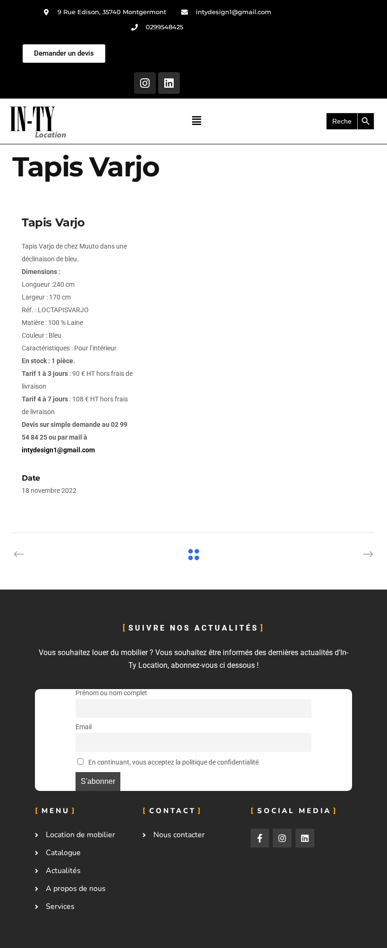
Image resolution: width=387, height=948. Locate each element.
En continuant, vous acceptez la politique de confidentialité (173, 762)
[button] (196, 121)
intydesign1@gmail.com (58, 450)
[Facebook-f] (260, 838)
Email (84, 727)
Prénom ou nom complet (111, 693)
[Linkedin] (169, 83)
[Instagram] (145, 83)
